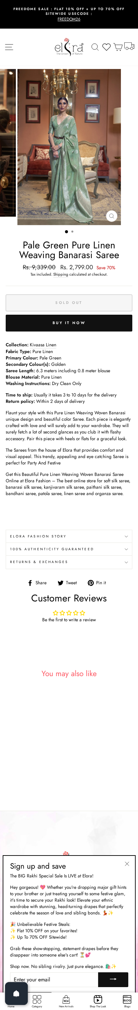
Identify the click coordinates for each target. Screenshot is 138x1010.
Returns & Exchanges (39, 561)
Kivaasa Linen (43, 345)
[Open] (16, 993)
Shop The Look (98, 1006)
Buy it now (69, 322)
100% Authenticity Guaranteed (52, 549)
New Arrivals (66, 1006)
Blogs (127, 1006)
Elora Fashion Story (38, 536)
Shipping (60, 274)
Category (37, 1006)
